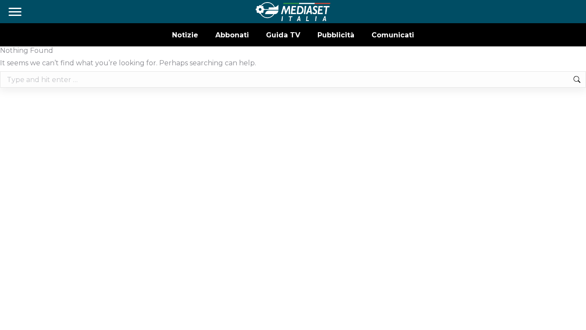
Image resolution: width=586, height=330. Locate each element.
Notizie (185, 35)
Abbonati (232, 35)
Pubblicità (335, 35)
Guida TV (283, 35)
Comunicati (393, 35)
